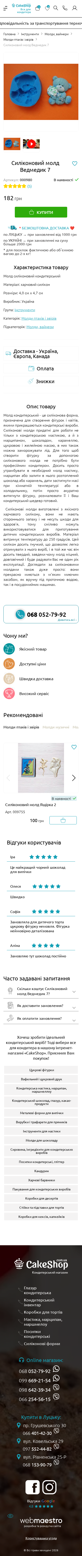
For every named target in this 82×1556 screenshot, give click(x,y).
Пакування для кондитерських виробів (42, 1189)
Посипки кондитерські (37, 1334)
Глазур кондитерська (37, 1290)
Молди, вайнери (57, 34)
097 (37, 1449)
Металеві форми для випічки (41, 1113)
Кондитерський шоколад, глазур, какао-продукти (41, 1102)
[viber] (56, 1387)
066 (35, 1399)
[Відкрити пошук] (55, 8)
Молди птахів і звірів (18, 39)
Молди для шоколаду (42, 1140)
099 (35, 1380)
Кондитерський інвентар (39, 1302)
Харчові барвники (41, 1180)
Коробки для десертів (41, 1198)
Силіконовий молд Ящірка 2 (30, 804)
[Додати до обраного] (74, 747)
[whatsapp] (56, 1368)
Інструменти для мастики (41, 1131)
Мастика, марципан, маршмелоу (43, 1322)
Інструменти (30, 34)
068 (35, 1370)
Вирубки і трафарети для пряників (41, 1122)
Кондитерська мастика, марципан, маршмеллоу (41, 1089)
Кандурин (41, 1171)
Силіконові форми (42, 1343)
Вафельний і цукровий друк (41, 1079)
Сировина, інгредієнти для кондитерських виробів (41, 1151)
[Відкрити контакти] (65, 8)
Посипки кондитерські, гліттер (41, 1162)
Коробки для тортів (43, 1311)
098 (35, 1389)
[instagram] (49, 1487)
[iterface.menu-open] (5, 8)
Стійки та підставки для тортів (41, 1207)
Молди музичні (56, 727)
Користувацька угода (41, 1538)
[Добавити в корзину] (63, 820)
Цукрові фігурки (41, 1070)
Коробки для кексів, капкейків (41, 1216)
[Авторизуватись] (75, 8)
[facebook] (33, 1487)
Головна (9, 34)
